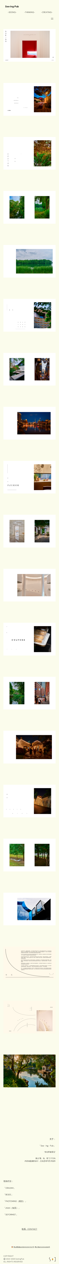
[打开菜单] (52, 18)
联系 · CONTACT (29, 1229)
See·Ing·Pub (12, 6)
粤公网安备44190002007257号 (23, 1247)
